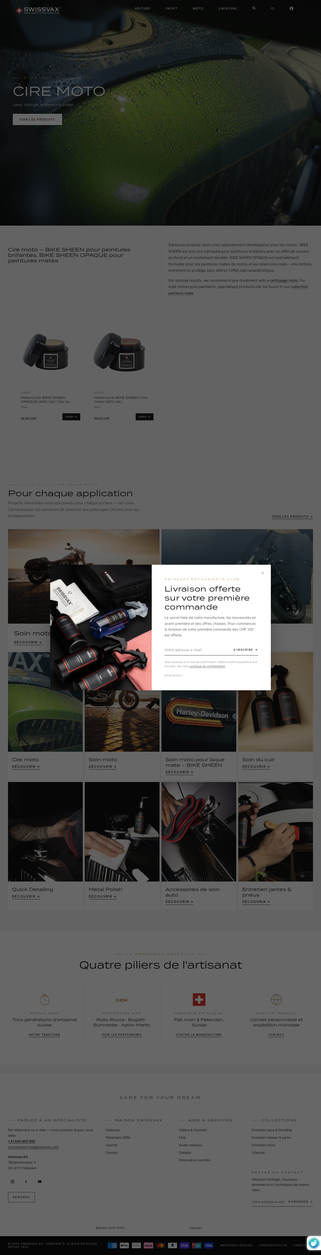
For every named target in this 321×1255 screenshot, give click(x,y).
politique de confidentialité (207, 666)
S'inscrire (243, 649)
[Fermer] (262, 573)
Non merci (174, 675)
